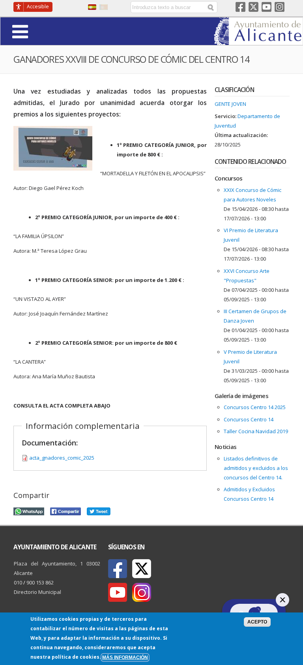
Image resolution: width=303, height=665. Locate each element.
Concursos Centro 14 (248, 419)
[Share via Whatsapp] (28, 510)
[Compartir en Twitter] (98, 510)
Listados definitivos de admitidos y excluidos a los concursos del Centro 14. (256, 468)
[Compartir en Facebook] (65, 510)
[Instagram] (141, 592)
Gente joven (230, 103)
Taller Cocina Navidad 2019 (256, 431)
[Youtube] (117, 592)
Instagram (279, 7)
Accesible (38, 6)
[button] (42, 31)
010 (18, 582)
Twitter (253, 7)
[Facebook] (117, 568)
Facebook (240, 7)
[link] (258, 40)
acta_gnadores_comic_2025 (61, 457)
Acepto (257, 621)
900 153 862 (40, 582)
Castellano (92, 7)
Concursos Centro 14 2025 (255, 407)
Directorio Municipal (37, 591)
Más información (125, 657)
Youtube (266, 7)
